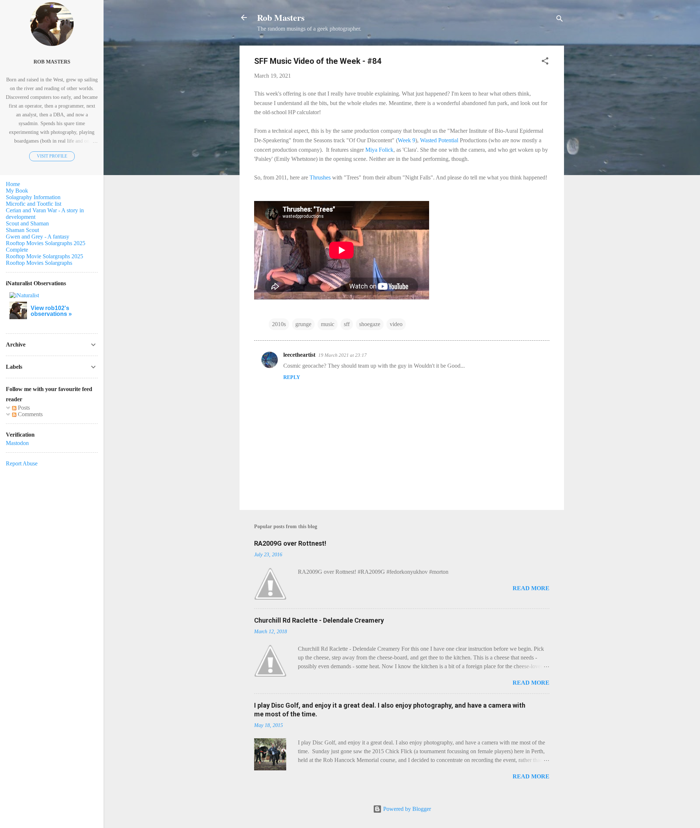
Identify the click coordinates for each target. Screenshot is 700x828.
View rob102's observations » (51, 311)
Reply (291, 377)
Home (13, 184)
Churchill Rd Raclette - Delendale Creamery (319, 620)
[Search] (559, 20)
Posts (23, 408)
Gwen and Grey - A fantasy (37, 236)
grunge (303, 324)
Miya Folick (379, 150)
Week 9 (406, 140)
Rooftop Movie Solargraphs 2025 (44, 256)
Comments (29, 414)
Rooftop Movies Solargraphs (39, 263)
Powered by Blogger (406, 809)
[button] (545, 62)
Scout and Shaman (27, 223)
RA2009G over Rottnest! (290, 543)
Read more (531, 588)
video (396, 324)
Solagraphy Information (33, 197)
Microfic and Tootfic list (33, 204)
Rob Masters (280, 17)
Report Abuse (22, 463)
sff (347, 324)
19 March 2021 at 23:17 (342, 355)
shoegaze (369, 324)
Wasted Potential (439, 140)
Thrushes (320, 177)
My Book (17, 190)
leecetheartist (299, 355)
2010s (279, 324)
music (327, 324)
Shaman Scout (22, 230)
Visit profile (52, 156)
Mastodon (17, 443)
